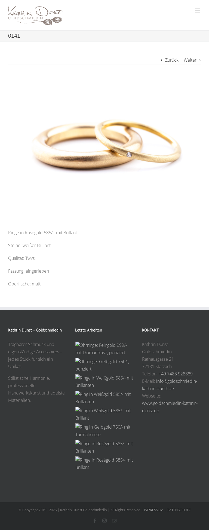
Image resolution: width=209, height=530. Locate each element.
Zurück (172, 60)
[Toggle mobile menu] (198, 10)
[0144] (104, 414)
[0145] (104, 398)
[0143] (104, 431)
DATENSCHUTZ (178, 509)
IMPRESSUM (153, 509)
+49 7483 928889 (176, 374)
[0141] (104, 464)
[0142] (104, 447)
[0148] (104, 349)
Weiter (190, 60)
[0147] (104, 365)
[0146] (104, 382)
